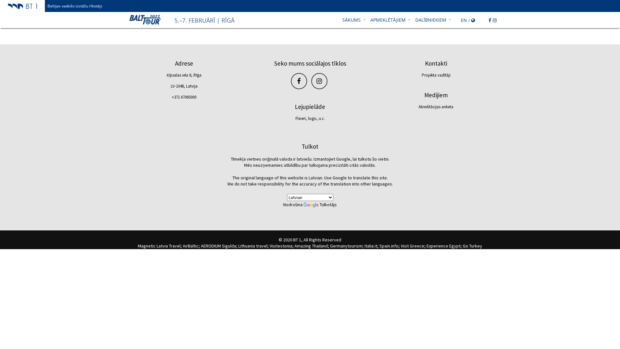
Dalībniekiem (430, 20)
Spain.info (388, 246)
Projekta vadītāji (436, 75)
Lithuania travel (252, 246)
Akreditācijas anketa (435, 107)
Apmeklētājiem (388, 20)
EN (464, 20)
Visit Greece (412, 246)
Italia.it (371, 246)
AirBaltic (191, 246)
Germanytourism (346, 246)
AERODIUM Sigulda (218, 246)
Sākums (351, 20)
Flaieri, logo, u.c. (310, 118)
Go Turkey (472, 246)
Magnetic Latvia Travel (159, 246)
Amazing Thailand (311, 246)
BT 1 (297, 240)
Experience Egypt (443, 246)
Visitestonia (281, 246)
